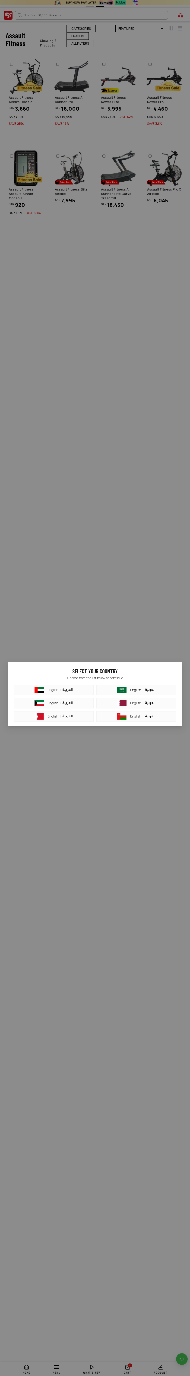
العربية (67, 690)
